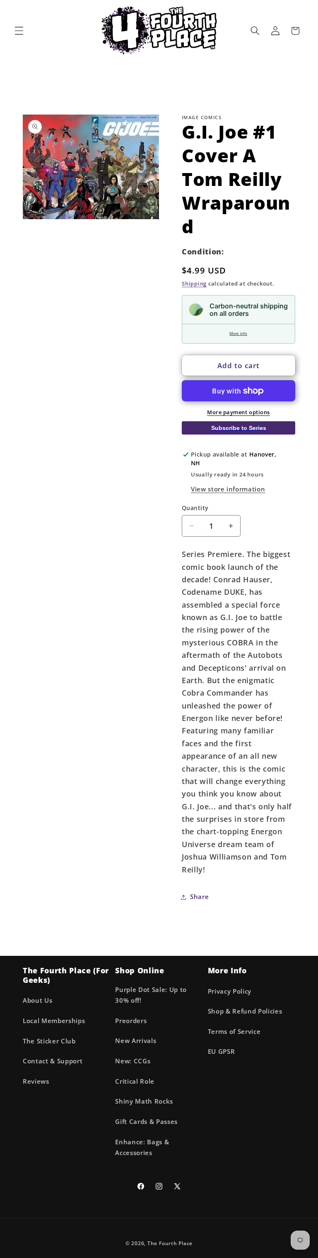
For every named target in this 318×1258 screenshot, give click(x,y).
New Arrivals (135, 1040)
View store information (228, 489)
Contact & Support (52, 1061)
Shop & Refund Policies (245, 1011)
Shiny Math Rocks (144, 1101)
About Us (37, 1000)
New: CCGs (132, 1061)
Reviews (36, 1081)
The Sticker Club (49, 1041)
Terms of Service (234, 1031)
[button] (19, 31)
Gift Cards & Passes (146, 1121)
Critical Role (134, 1081)
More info (238, 333)
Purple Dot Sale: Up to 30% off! (151, 995)
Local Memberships (54, 1020)
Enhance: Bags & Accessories (142, 1148)
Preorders (131, 1020)
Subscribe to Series (238, 428)
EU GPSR (221, 1051)
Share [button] (199, 896)
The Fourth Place (170, 1243)
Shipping (194, 283)
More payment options (238, 412)
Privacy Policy (229, 991)
